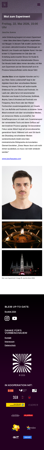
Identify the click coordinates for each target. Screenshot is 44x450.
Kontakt (8, 338)
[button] (39, 4)
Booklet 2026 (10, 312)
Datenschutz (10, 345)
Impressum (9, 342)
